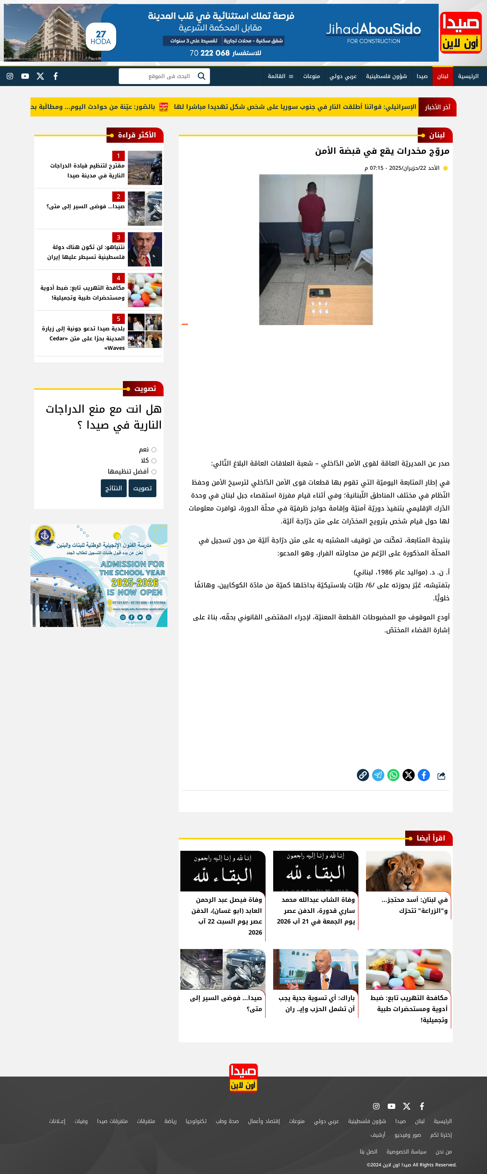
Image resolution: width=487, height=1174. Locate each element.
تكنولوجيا (196, 1121)
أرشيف (378, 1135)
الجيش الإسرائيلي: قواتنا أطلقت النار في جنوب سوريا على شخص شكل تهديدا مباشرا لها (323, 107)
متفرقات (146, 1121)
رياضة (170, 1121)
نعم (144, 449)
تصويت (142, 488)
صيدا (422, 76)
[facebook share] (424, 775)
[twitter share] (409, 775)
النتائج (113, 488)
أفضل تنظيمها (128, 471)
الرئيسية (468, 76)
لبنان (443, 76)
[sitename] (243, 1078)
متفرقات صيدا (112, 1121)
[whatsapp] (363, 775)
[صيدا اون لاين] (461, 33)
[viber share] (378, 775)
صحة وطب (227, 1121)
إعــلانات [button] (57, 1121)
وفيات (81, 1121)
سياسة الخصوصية (407, 1152)
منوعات (311, 76)
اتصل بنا (368, 1152)
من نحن (444, 1152)
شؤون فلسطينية (386, 76)
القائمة (276, 76)
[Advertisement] (316, 388)
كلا (145, 460)
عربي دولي (342, 76)
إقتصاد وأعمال (264, 1121)
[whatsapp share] (393, 775)
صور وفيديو (408, 1135)
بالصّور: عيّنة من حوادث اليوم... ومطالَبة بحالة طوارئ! (94, 107)
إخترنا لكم (441, 1135)
